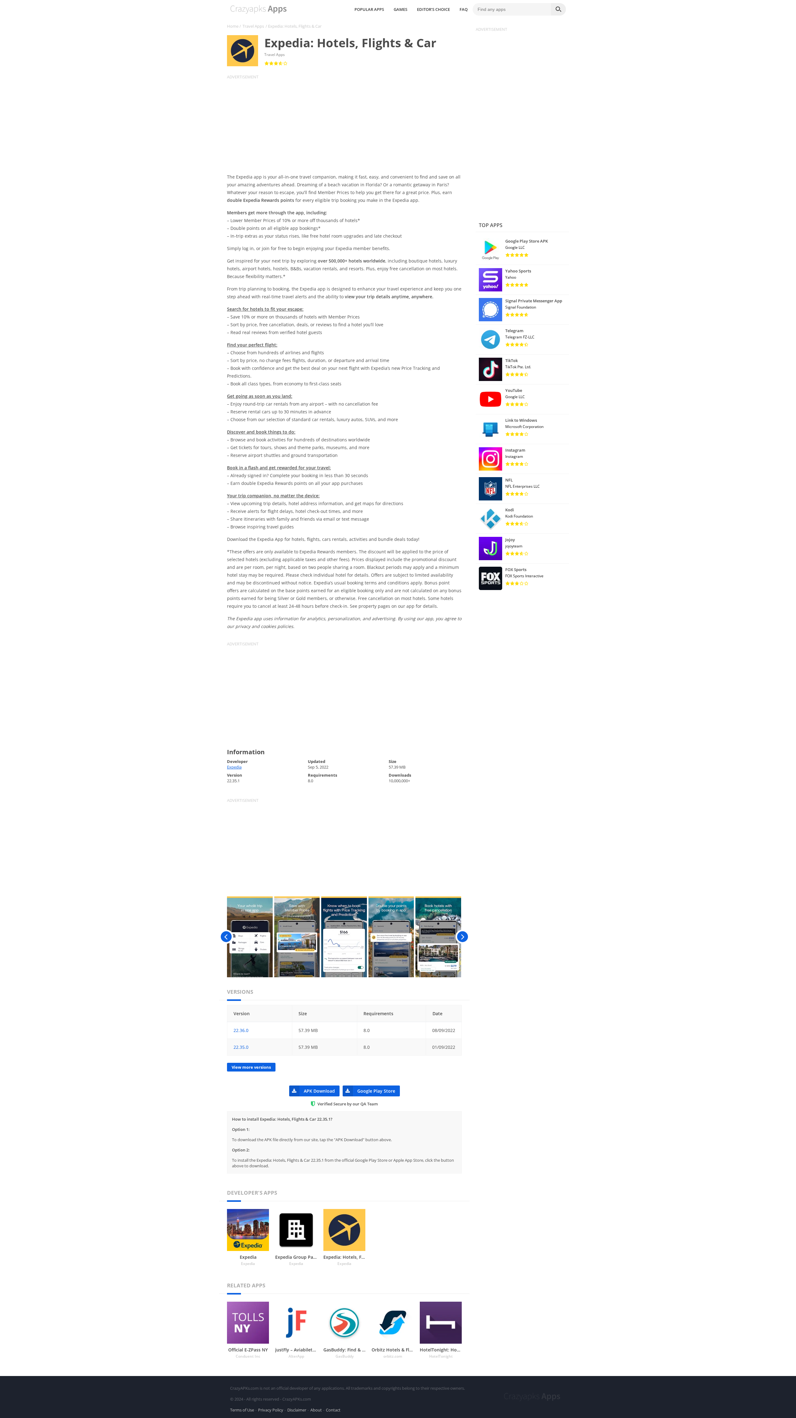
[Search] (558, 9)
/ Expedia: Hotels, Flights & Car (294, 26)
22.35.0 (241, 1047)
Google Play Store (376, 1091)
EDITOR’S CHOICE (433, 9)
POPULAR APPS (369, 9)
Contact (333, 1410)
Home (232, 26)
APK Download (319, 1091)
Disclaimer (296, 1410)
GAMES (400, 9)
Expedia (234, 767)
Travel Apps (253, 26)
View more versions (251, 1067)
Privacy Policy (270, 1410)
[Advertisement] (348, 123)
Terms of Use (242, 1410)
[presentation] (226, 936)
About (316, 1410)
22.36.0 (241, 1030)
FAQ (464, 9)
